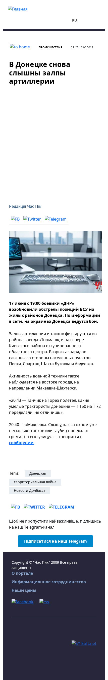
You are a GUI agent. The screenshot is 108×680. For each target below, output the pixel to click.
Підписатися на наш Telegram (55, 541)
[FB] (15, 219)
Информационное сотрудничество (49, 582)
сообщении (21, 442)
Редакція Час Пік (25, 206)
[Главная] (18, 8)
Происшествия (50, 47)
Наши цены (24, 590)
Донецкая (37, 473)
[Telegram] (56, 219)
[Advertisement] (54, 141)
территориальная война (35, 481)
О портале (22, 573)
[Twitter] (32, 219)
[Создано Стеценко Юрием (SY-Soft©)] (84, 643)
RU (74, 20)
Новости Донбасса (29, 490)
